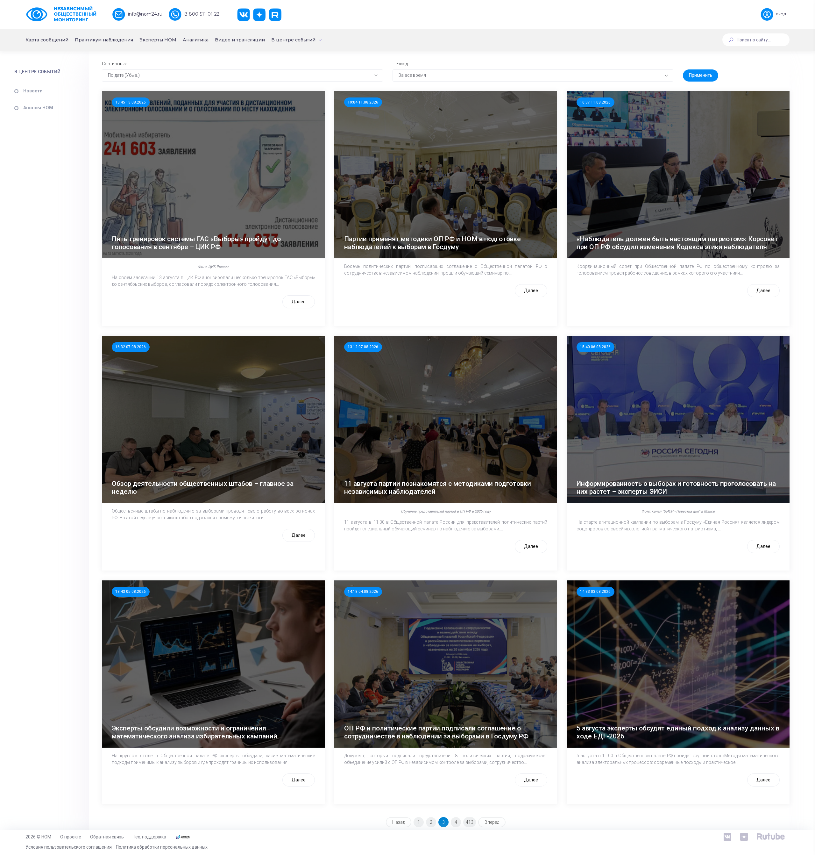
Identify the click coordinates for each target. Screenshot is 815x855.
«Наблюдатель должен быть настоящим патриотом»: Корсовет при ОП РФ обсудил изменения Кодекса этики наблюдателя (677, 243)
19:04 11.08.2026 (363, 102)
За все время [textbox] (412, 75)
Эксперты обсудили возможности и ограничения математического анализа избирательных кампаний (194, 732)
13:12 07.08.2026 (363, 347)
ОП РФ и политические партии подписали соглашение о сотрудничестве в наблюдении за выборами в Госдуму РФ (436, 732)
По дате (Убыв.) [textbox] (124, 75)
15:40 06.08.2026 (595, 347)
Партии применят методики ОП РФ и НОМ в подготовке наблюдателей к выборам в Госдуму (432, 243)
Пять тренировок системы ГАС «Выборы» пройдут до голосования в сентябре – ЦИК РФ (196, 243)
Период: (401, 63)
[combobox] (242, 75)
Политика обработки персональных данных (162, 847)
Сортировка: (115, 63)
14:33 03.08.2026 (595, 591)
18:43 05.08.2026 (130, 591)
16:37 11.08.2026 (595, 102)
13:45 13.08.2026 (130, 102)
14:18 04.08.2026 (363, 591)
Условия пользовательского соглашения (68, 847)
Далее (299, 301)
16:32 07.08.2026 (130, 347)
